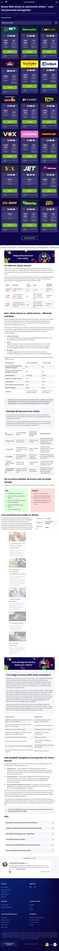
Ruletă (31, 909)
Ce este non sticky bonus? (8, 247)
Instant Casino (8, 290)
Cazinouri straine (5, 889)
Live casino (4, 892)
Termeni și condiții (34, 920)
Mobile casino (4, 894)
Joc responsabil (33, 922)
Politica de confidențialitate (37, 917)
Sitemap (31, 924)
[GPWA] (51, 944)
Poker (31, 907)
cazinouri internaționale (39, 700)
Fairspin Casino (5, 922)
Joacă (10, 52)
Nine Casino (4, 927)
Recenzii (3, 897)
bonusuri (18, 280)
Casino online (4, 887)
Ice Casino (4, 917)
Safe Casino (7, 296)
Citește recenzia (3, 56)
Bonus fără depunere (6, 907)
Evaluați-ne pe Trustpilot (10, 944)
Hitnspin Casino (5, 920)
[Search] (56, 2)
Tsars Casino (4, 924)
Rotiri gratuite (5, 905)
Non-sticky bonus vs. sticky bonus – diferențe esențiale (32, 247)
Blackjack (32, 905)
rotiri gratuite (46, 423)
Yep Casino (7, 304)
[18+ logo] (55, 944)
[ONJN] (47, 944)
